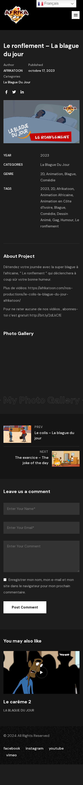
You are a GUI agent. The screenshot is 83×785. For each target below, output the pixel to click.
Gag (55, 220)
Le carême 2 (17, 702)
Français (51, 3)
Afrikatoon (65, 188)
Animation (54, 174)
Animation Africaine (56, 195)
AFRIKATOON (13, 70)
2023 (44, 155)
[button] (76, 15)
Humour (67, 220)
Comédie (47, 180)
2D (42, 174)
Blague (70, 174)
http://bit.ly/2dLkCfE (46, 315)
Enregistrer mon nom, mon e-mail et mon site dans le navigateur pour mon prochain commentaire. (38, 586)
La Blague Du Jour (16, 82)
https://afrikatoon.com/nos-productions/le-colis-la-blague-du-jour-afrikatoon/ (38, 294)
